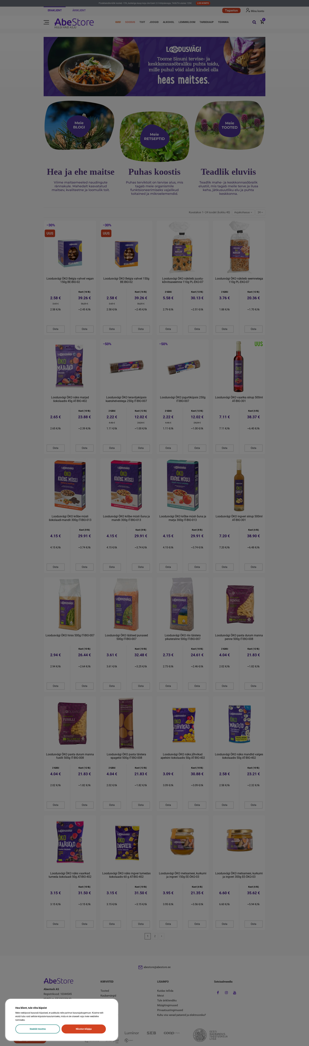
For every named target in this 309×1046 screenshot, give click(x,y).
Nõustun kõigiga (84, 1029)
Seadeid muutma (38, 1029)
